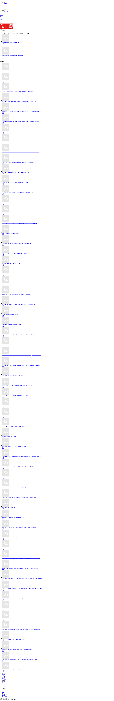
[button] (57, 6)
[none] (58, 68)
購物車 (1, 14)
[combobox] (57, 30)
